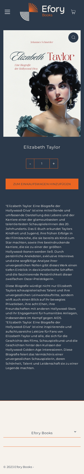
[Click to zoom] (73, 37)
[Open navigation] (7, 11)
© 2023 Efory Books (17, 467)
